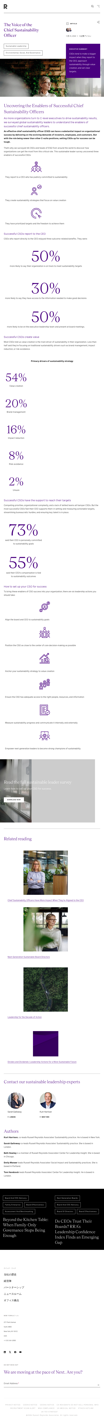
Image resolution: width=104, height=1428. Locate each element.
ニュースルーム (13, 1293)
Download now (14, 800)
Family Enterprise (13, 1205)
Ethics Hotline (86, 1408)
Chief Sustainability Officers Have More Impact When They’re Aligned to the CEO (46, 900)
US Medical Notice (66, 1408)
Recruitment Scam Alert (23, 1408)
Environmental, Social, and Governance (23, 53)
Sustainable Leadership (16, 46)
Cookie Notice (30, 1405)
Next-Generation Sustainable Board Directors (29, 957)
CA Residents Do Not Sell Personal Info (78, 1405)
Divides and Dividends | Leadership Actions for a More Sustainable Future (42, 1062)
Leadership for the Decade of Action (25, 1017)
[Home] (10, 6)
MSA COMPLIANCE (46, 1408)
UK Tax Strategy (49, 1412)
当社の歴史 (10, 1274)
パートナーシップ (14, 1287)
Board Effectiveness (35, 1205)
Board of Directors (65, 1211)
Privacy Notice (13, 1405)
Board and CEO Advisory (16, 1198)
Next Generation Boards (67, 1198)
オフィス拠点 (11, 1300)
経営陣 (7, 1280)
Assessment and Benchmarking (19, 1211)
